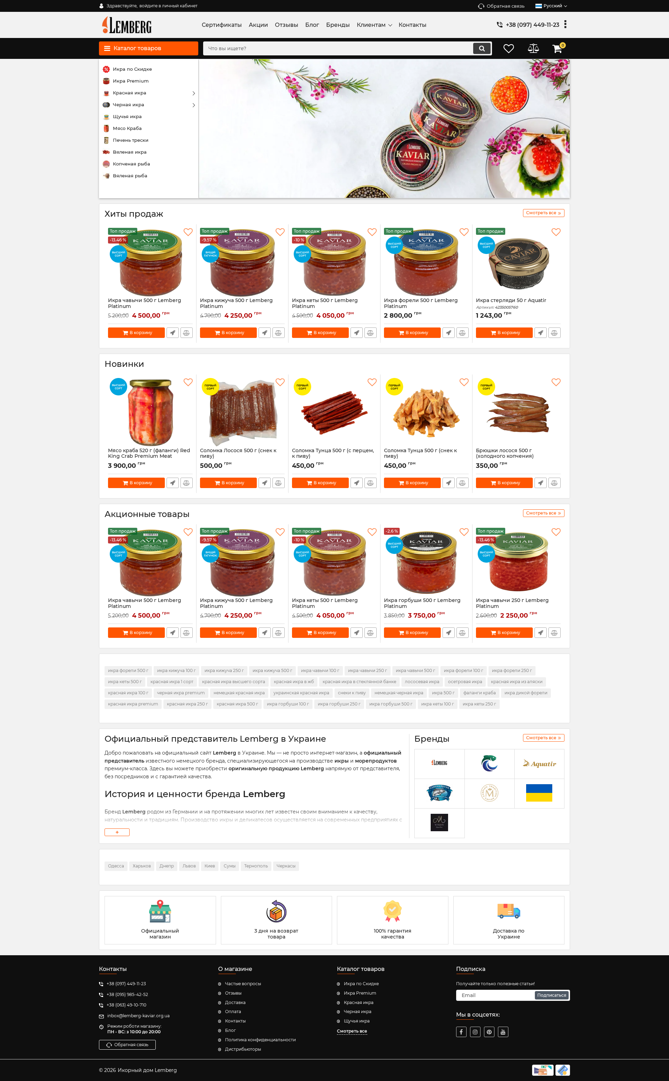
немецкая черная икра (399, 692)
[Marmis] (439, 823)
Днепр (167, 865)
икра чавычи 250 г (367, 670)
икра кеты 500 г (125, 681)
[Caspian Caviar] (489, 794)
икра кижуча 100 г (176, 670)
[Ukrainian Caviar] (539, 794)
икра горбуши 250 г (339, 703)
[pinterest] (489, 1032)
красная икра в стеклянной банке (359, 681)
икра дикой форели (526, 692)
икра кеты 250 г (479, 703)
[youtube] (503, 1032)
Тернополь (256, 865)
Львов (189, 865)
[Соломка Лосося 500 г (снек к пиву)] (242, 413)
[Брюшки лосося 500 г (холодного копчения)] (518, 413)
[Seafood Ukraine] (489, 764)
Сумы (230, 865)
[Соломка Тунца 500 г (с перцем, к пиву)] (334, 413)
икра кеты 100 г (437, 703)
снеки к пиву (352, 692)
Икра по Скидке (361, 983)
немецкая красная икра (239, 692)
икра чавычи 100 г (320, 670)
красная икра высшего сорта (233, 681)
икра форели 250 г (512, 670)
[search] (482, 48)
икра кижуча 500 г (272, 670)
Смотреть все (352, 1031)
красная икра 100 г (128, 692)
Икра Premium (360, 993)
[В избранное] (188, 232)
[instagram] (475, 1032)
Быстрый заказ (173, 332)
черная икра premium (181, 692)
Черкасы (286, 865)
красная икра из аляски (517, 681)
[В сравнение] (186, 332)
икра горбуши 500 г (391, 703)
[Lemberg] (439, 764)
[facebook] (461, 1032)
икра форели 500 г (128, 670)
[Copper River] (439, 794)
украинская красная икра (301, 692)
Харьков (142, 865)
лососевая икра (422, 681)
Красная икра (359, 1002)
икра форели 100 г (463, 670)
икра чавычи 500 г (415, 670)
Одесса (116, 865)
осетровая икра (465, 681)
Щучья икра (357, 1021)
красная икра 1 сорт (172, 681)
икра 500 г (443, 692)
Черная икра (357, 1011)
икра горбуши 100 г (288, 703)
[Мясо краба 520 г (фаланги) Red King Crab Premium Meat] (150, 413)
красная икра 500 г (237, 703)
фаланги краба (479, 692)
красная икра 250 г (187, 703)
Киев (210, 865)
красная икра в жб (294, 681)
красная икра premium (133, 703)
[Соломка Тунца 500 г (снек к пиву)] (426, 413)
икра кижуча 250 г (224, 670)
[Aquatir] (539, 764)
